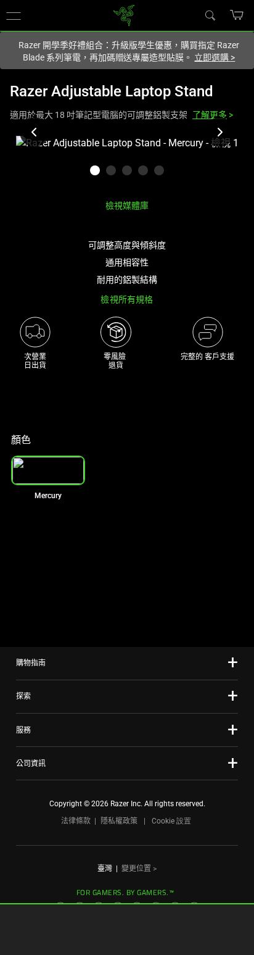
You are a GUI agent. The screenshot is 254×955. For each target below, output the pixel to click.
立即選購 (214, 57)
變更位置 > (139, 868)
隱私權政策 (118, 821)
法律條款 (76, 821)
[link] (124, 14)
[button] (237, 15)
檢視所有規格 (126, 299)
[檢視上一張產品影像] (34, 132)
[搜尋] (209, 15)
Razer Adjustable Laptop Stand (111, 91)
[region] (127, 162)
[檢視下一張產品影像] (219, 132)
